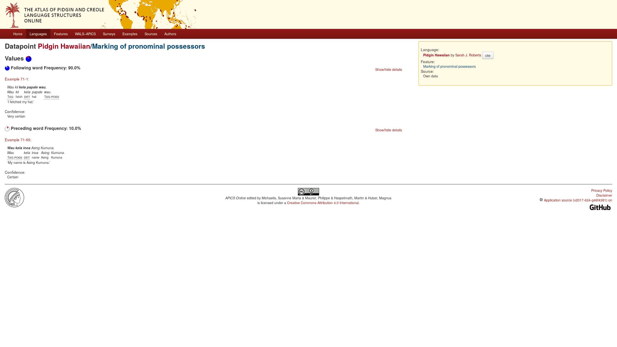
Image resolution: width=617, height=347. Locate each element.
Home (17, 33)
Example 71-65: (18, 139)
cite (487, 55)
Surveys (109, 33)
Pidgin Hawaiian (64, 46)
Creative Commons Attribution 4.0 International (323, 202)
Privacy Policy (601, 190)
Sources (151, 33)
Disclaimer (604, 195)
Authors (170, 33)
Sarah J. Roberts (468, 55)
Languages (38, 33)
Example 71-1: (17, 78)
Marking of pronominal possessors (148, 46)
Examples (129, 33)
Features (61, 33)
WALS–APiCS (85, 33)
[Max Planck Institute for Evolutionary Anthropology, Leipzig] (14, 196)
